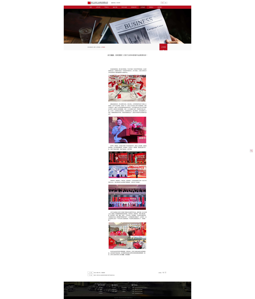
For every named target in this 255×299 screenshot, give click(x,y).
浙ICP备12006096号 (137, 297)
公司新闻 (163, 47)
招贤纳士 (151, 7)
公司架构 (100, 287)
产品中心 (107, 7)
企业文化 (100, 293)
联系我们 (160, 7)
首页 (91, 7)
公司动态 (143, 7)
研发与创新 (124, 7)
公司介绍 (98, 7)
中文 (162, 2)
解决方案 (115, 7)
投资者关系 (133, 7)
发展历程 (100, 291)
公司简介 (100, 289)
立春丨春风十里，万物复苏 (97, 272)
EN (165, 2)
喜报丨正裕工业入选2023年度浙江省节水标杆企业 (101, 275)
